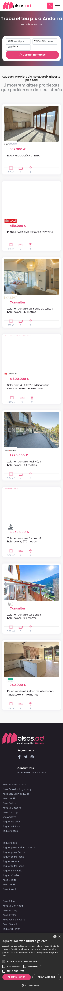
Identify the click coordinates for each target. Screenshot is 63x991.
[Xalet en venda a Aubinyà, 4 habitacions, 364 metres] (31, 430)
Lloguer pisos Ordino (13, 852)
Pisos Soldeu (9, 901)
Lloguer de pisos (11, 821)
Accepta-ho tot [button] (17, 977)
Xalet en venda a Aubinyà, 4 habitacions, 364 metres (24, 463)
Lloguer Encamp (11, 861)
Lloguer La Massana (13, 856)
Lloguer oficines (11, 826)
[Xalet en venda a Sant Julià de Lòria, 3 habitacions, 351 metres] (31, 277)
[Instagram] (32, 757)
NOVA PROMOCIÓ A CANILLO (23, 155)
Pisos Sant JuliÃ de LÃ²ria (15, 793)
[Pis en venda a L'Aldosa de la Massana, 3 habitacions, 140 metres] (31, 659)
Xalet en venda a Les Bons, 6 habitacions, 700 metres (24, 616)
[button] (31, 985)
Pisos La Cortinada (12, 905)
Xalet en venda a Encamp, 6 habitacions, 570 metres (24, 540)
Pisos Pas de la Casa (13, 919)
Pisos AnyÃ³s (9, 915)
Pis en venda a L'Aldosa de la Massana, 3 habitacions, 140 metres (30, 692)
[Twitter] (26, 757)
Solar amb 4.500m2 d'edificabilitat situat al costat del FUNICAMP (28, 386)
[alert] (31, 962)
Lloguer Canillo (10, 875)
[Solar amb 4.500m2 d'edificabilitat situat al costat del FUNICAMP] (31, 353)
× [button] (59, 936)
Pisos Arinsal (9, 889)
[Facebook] (20, 757)
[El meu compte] (50, 6)
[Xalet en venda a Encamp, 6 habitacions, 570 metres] (31, 506)
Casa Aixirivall (9, 924)
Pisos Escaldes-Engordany (16, 789)
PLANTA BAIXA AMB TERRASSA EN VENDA (30, 232)
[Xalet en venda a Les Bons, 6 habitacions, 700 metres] (31, 583)
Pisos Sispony (9, 910)
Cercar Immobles (34, 55)
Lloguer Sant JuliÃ (12, 870)
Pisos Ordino (9, 803)
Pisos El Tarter (9, 879)
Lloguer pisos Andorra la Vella (18, 847)
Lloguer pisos (9, 842)
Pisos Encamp (10, 812)
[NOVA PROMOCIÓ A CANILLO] (31, 124)
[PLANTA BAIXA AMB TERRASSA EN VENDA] (31, 200)
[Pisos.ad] (23, 738)
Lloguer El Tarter (11, 928)
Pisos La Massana (11, 807)
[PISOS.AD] (17, 5)
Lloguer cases (10, 830)
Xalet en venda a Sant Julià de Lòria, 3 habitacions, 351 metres (30, 310)
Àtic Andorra (9, 817)
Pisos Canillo (9, 798)
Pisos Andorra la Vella (14, 784)
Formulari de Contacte (33, 772)
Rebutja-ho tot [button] (46, 977)
